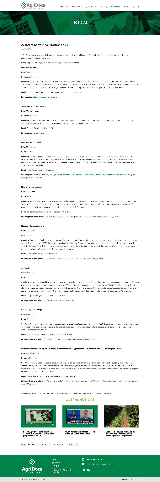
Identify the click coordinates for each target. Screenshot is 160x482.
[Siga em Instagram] (84, 470)
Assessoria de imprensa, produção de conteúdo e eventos (61, 470)
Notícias (95, 7)
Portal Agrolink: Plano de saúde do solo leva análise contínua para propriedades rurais (38, 434)
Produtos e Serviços (80, 7)
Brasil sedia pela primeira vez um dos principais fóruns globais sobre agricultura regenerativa (120, 434)
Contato (126, 7)
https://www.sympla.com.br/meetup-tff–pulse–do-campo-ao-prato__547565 (73, 258)
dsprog (136, 479)
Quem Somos (64, 7)
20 (58, 444)
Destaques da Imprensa (110, 7)
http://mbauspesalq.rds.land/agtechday (58, 300)
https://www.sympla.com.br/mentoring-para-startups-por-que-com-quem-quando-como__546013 (81, 217)
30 (62, 444)
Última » (73, 444)
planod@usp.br (39, 133)
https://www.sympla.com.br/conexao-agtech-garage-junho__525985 (69, 339)
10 (54, 444)
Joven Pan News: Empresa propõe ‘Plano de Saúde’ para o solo (80, 433)
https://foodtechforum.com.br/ (45, 97)
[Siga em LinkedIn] (89, 470)
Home (53, 459)
